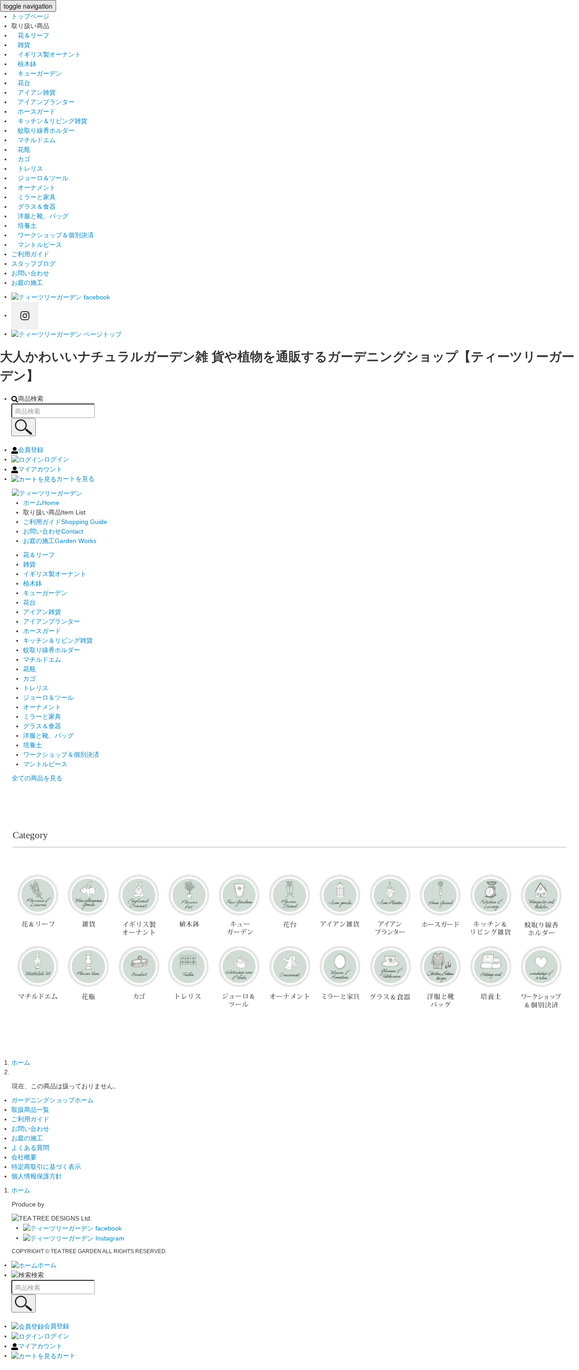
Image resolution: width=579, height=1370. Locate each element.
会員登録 (30, 449)
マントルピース (36, 244)
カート (66, 1355)
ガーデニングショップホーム (52, 1100)
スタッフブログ (33, 263)
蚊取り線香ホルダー (43, 130)
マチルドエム (33, 140)
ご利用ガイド (30, 254)
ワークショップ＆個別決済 (52, 235)
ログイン (56, 459)
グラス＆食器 (33, 206)
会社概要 (24, 1157)
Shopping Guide (65, 521)
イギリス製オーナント (46, 54)
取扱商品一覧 (30, 1109)
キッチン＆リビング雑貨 (49, 121)
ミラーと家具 (33, 197)
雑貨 (20, 44)
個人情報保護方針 (36, 1176)
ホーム (20, 1062)
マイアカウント (40, 469)
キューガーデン (36, 73)
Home (41, 502)
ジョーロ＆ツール (39, 178)
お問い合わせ (30, 273)
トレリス (27, 168)
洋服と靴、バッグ (39, 216)
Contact (53, 531)
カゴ (20, 159)
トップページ (30, 16)
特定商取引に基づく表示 (46, 1166)
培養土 (24, 225)
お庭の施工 (27, 282)
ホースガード (33, 111)
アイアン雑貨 (33, 92)
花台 (20, 83)
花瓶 (20, 149)
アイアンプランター (43, 102)
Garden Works (59, 540)
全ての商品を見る (37, 778)
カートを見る (76, 478)
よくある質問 (30, 1147)
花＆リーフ (30, 35)
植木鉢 (24, 63)
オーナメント (33, 187)
